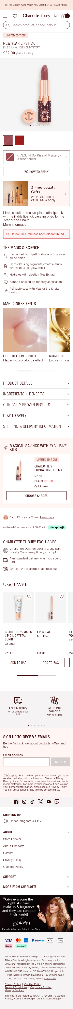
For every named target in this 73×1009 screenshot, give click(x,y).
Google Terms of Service (41, 998)
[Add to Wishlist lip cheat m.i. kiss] (61, 597)
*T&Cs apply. (10, 775)
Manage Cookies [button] (14, 990)
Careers (8, 853)
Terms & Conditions (16, 987)
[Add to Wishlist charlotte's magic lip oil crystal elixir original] (29, 597)
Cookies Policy (13, 866)
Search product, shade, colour (34, 25)
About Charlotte (13, 846)
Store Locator (12, 839)
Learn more (47, 517)
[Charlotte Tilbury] (36, 16)
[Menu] (5, 15)
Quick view (41, 486)
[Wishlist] (15, 16)
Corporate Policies (41, 987)
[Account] (55, 16)
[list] (36, 94)
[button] (8, 25)
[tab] (30, 125)
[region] (36, 473)
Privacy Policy (59, 786)
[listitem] (36, 94)
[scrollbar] (36, 675)
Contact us (50, 978)
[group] (25, 337)
